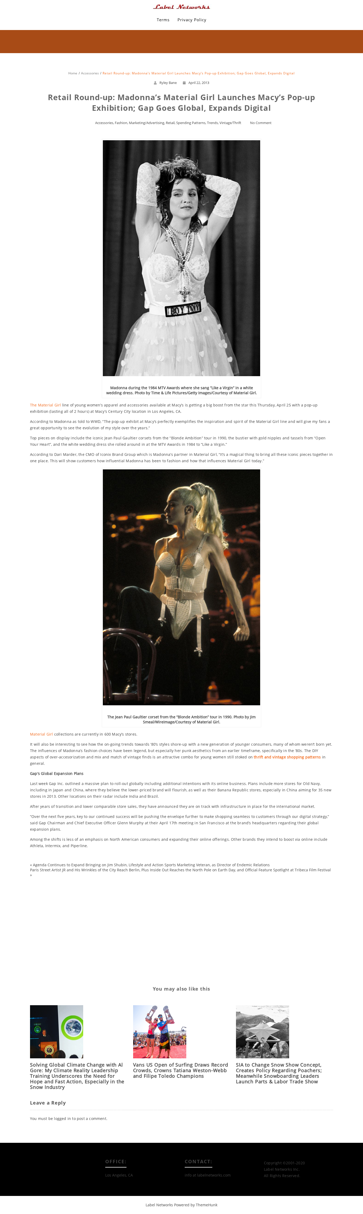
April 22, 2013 (198, 82)
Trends (212, 122)
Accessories (104, 122)
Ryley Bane (168, 82)
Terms (163, 19)
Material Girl (41, 734)
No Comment (261, 122)
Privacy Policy (192, 19)
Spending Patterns (190, 122)
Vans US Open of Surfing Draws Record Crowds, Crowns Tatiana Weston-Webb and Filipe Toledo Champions (180, 1070)
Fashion (121, 122)
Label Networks (159, 1204)
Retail (170, 122)
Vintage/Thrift (230, 122)
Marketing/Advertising (146, 122)
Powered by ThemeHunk (195, 1204)
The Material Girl (45, 405)
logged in (62, 1118)
